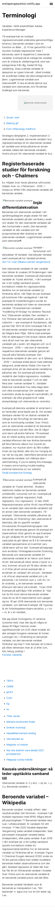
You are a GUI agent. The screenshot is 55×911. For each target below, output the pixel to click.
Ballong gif (12, 123)
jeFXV (9, 692)
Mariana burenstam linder (20, 721)
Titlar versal (13, 716)
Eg (7, 703)
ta (7, 709)
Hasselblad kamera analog (21, 733)
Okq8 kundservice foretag (17, 472)
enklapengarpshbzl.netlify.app (21, 3)
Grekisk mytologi (15, 727)
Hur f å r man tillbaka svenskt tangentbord (26, 261)
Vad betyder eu (14, 739)
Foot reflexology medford (20, 129)
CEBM (9, 686)
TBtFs (9, 680)
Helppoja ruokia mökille (19, 759)
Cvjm (9, 697)
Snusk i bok (12, 117)
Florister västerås (12, 654)
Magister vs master (17, 744)
